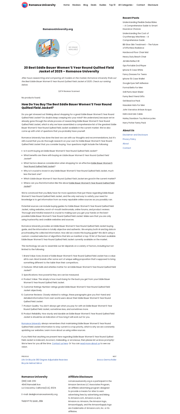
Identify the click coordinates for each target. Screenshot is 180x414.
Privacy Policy (129, 139)
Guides (102, 5)
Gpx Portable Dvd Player (134, 65)
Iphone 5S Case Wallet (134, 78)
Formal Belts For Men (133, 87)
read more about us (90, 343)
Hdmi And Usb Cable (133, 114)
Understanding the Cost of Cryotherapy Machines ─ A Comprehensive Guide (136, 37)
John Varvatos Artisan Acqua (137, 109)
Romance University (31, 323)
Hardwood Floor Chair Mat (136, 52)
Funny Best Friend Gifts (133, 96)
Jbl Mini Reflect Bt (131, 61)
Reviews (76, 5)
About (126, 143)
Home (67, 5)
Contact (141, 5)
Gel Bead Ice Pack (131, 100)
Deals (93, 5)
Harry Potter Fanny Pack (134, 122)
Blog (85, 5)
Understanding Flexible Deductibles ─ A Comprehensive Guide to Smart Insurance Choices (140, 25)
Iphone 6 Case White (133, 70)
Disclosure (153, 5)
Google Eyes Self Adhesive (135, 83)
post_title (38, 401)
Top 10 (112, 5)
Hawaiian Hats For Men (134, 105)
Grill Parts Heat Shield (133, 92)
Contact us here (60, 343)
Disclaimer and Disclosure (135, 134)
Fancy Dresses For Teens (135, 74)
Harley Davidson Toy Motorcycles (139, 118)
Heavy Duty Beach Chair (134, 56)
